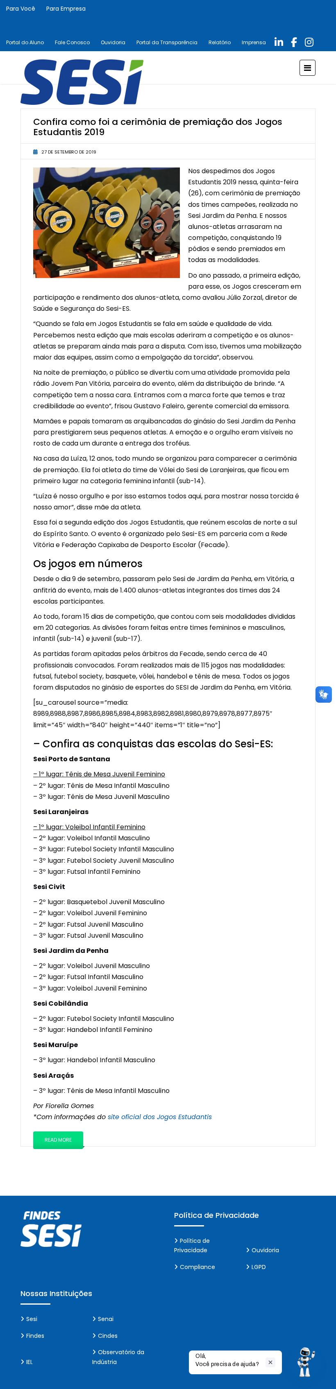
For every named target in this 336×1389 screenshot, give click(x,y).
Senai (106, 1319)
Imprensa (254, 42)
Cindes (108, 1336)
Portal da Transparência (167, 42)
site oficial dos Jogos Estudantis (160, 1117)
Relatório (220, 42)
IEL (29, 1362)
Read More (58, 1139)
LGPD (259, 1267)
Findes (35, 1336)
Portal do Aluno (25, 42)
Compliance (197, 1267)
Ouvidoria (113, 42)
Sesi (31, 1319)
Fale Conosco (72, 42)
